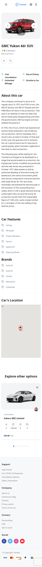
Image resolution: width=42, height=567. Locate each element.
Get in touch (7, 527)
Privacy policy (8, 504)
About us (5, 493)
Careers (5, 500)
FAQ (3, 524)
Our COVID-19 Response (12, 473)
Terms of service (9, 508)
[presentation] (8, 26)
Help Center (7, 469)
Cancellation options (10, 477)
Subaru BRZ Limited (14, 418)
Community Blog (9, 497)
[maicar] (36, 409)
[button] (31, 4)
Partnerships (7, 520)
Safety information (10, 480)
